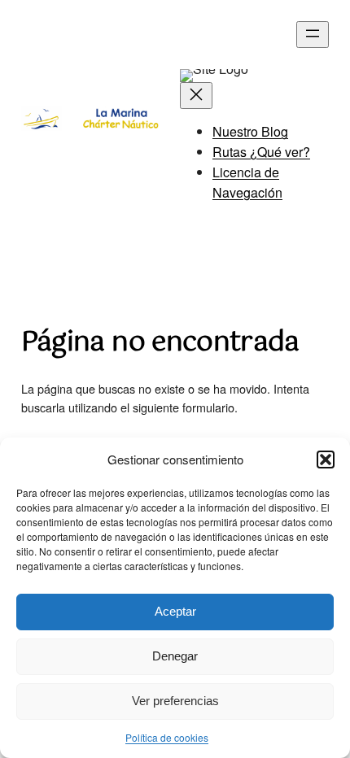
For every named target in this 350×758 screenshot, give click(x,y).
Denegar (175, 656)
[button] (325, 459)
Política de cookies (166, 737)
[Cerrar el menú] (196, 95)
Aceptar (175, 611)
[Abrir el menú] (312, 34)
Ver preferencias (175, 701)
